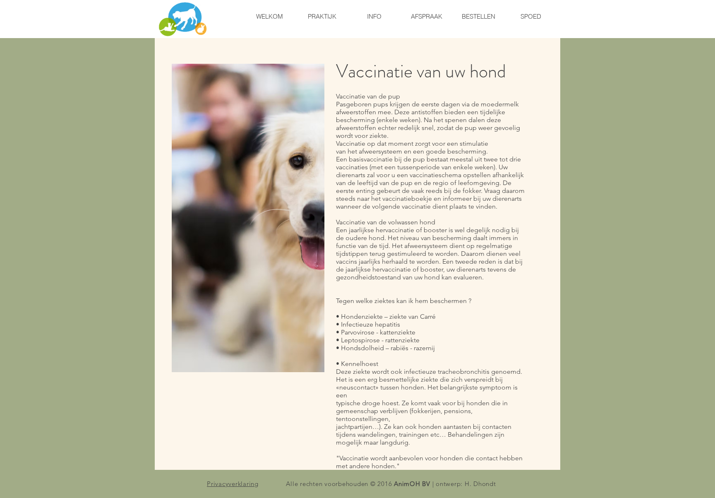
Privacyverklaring (233, 484)
